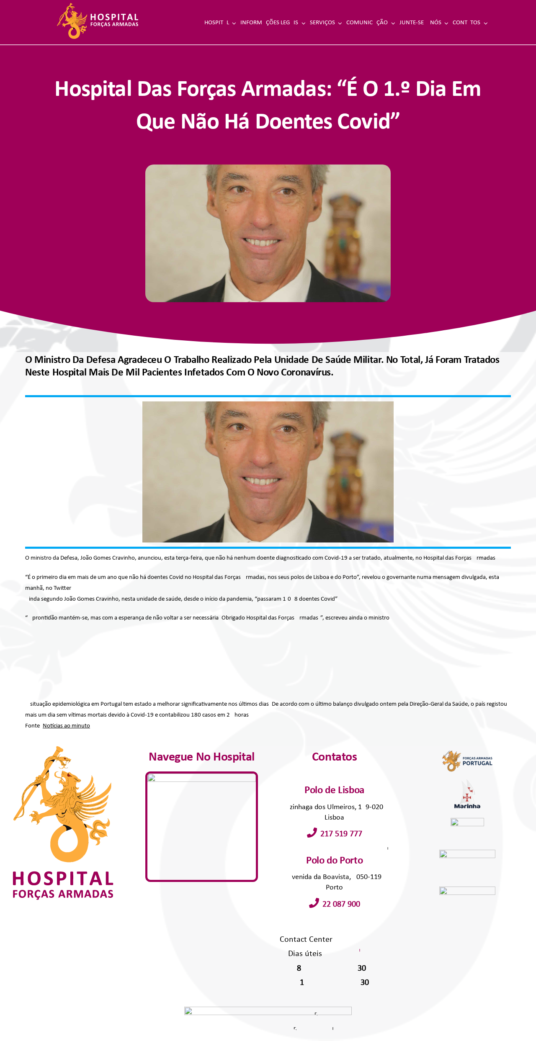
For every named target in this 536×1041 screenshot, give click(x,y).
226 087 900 (341, 904)
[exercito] (467, 821)
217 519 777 (341, 834)
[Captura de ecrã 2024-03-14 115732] (201, 777)
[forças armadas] (467, 749)
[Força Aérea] (467, 853)
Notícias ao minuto (66, 726)
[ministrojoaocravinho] (268, 404)
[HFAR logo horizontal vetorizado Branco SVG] (97, 6)
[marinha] (467, 781)
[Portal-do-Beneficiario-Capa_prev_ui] (467, 890)
